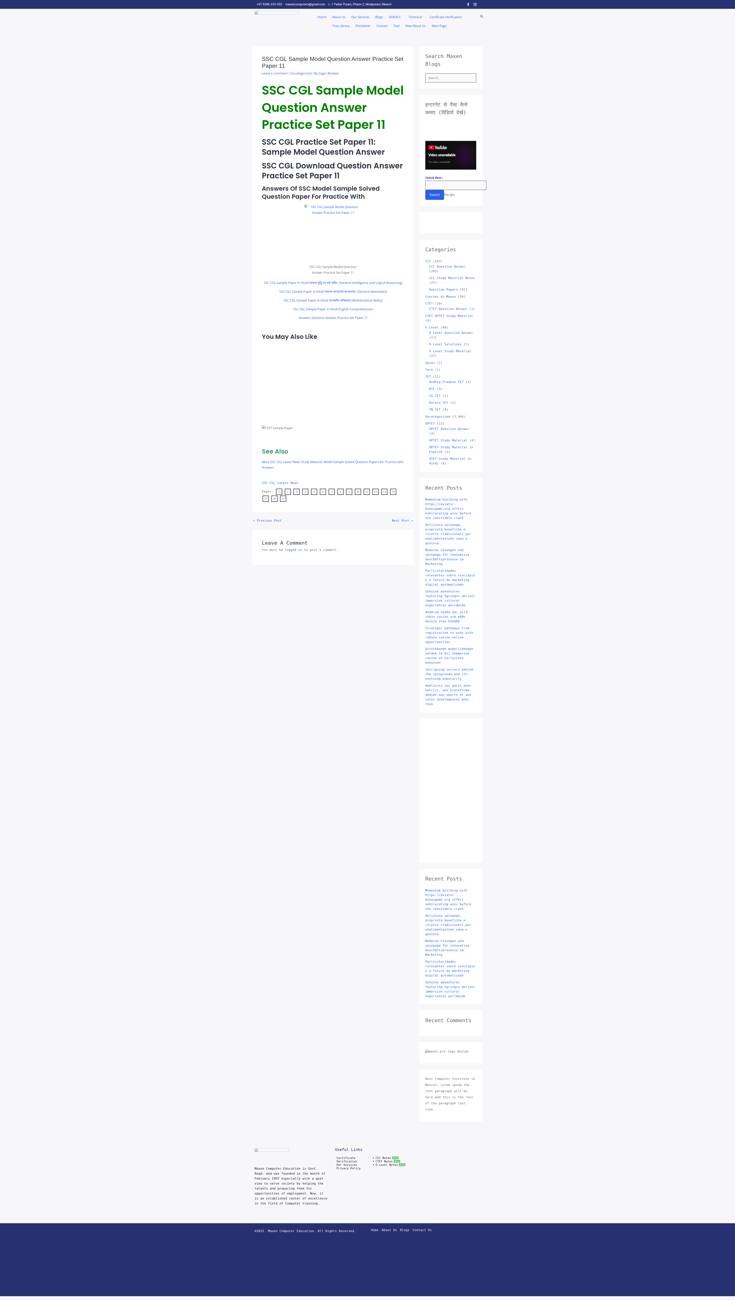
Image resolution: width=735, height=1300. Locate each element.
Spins (430, 363)
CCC (428, 261)
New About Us (415, 26)
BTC (432, 389)
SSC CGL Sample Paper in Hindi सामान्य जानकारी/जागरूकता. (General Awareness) (333, 291)
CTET (429, 303)
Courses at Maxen (440, 296)
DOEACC (395, 17)
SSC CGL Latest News (280, 483)
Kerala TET (438, 402)
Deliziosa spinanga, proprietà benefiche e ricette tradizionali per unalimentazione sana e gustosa (448, 534)
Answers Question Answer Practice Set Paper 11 (333, 318)
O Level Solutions (445, 344)
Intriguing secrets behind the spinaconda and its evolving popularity (449, 674)
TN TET (435, 409)
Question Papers (443, 289)
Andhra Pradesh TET (446, 382)
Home (322, 17)
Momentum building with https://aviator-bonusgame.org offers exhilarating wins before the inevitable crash (448, 509)
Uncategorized (301, 73)
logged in (293, 550)
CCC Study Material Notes (452, 278)
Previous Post (267, 520)
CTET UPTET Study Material (449, 316)
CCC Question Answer (447, 266)
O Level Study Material (450, 351)
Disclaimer (363, 26)
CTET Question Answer (448, 309)
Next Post (402, 520)
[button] (396, 17)
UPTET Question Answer (449, 429)
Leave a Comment (275, 73)
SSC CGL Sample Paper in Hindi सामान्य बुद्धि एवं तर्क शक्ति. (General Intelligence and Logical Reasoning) (333, 283)
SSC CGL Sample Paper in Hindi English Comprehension (333, 309)
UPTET (430, 423)
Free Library (341, 26)
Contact (382, 26)
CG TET (435, 396)
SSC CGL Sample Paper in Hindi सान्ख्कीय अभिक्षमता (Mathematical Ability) (333, 300)
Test (397, 26)
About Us (338, 17)
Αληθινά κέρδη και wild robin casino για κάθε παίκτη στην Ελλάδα (446, 616)
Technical (415, 17)
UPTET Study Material (448, 440)
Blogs (379, 17)
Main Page (439, 26)
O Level (432, 327)
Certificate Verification (446, 17)
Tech (429, 370)
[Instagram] (475, 4)
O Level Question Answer (451, 333)
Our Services (360, 17)
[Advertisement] (277, 353)
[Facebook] (468, 4)
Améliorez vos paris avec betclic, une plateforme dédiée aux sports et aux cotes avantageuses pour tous (448, 695)
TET (428, 376)
